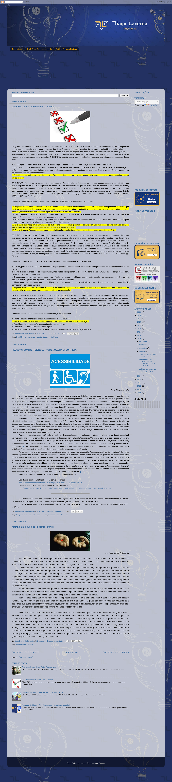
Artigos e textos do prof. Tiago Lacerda (31, 515)
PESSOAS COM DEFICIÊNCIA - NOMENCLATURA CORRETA (44, 350)
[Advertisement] (86, 70)
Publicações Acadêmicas (66, 49)
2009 (139, 393)
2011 (139, 386)
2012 (139, 383)
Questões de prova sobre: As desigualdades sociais (42, 692)
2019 (139, 325)
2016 (139, 335)
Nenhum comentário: (55, 511)
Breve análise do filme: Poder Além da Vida (39, 667)
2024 (139, 315)
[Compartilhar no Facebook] (75, 333)
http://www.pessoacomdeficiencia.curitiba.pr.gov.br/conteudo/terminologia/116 (50, 483)
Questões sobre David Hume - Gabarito (33, 106)
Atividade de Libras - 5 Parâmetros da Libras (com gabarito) (46, 705)
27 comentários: (53, 333)
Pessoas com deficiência (58, 515)
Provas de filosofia (34, 337)
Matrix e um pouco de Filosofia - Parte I (33, 527)
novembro (143, 345)
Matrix (30, 644)
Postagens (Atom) (26, 657)
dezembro (143, 341)
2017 (139, 332)
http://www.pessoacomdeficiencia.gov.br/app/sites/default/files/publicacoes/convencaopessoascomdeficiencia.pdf (65, 488)
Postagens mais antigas (116, 652)
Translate (153, 105)
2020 (139, 322)
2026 (139, 312)
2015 (139, 339)
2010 (139, 389)
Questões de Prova (50, 337)
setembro (143, 348)
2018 (139, 329)
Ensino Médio (21, 644)
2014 (139, 376)
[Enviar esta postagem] (63, 333)
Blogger (102, 763)
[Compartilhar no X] (73, 333)
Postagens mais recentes (25, 652)
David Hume (21, 337)
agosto (142, 351)
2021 (139, 319)
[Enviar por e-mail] (68, 333)
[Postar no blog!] (70, 333)
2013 (139, 379)
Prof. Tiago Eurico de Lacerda (39, 49)
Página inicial (17, 49)
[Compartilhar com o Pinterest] (77, 333)
